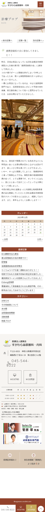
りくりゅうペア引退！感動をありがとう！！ (20, 270)
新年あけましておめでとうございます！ (18, 290)
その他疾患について (9, 304)
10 (28, 227)
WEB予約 (14, 379)
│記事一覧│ (22, 40)
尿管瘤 (4, 262)
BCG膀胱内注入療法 (9, 253)
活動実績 (5, 316)
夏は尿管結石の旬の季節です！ (14, 258)
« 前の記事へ (6, 40)
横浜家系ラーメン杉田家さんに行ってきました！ (22, 278)
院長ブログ (6, 320)
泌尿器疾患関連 (8, 312)
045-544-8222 (18, 363)
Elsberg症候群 (7, 282)
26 (40, 232)
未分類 (4, 308)
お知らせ (5, 300)
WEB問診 (30, 379)
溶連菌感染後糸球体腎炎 (11, 266)
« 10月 (5, 239)
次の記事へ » (38, 40)
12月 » (39, 239)
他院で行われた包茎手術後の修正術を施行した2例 (22, 274)
